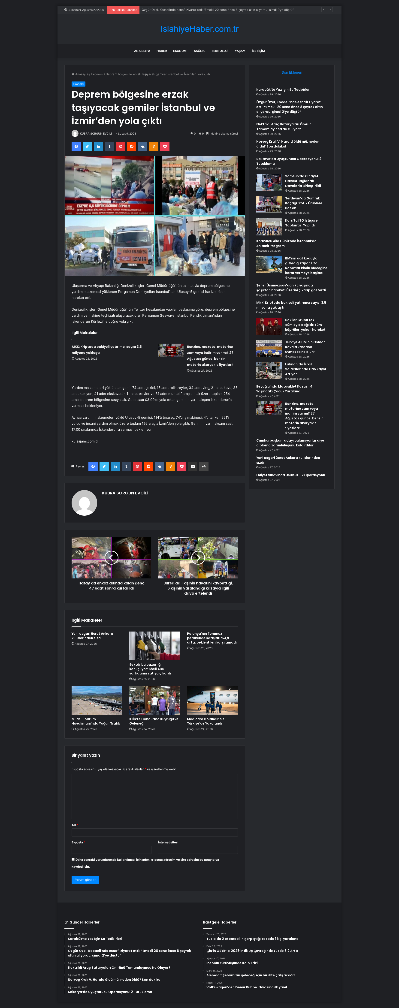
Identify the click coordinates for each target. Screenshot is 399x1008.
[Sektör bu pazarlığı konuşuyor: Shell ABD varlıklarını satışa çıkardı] (154, 646)
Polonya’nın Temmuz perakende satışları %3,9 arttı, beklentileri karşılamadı (212, 638)
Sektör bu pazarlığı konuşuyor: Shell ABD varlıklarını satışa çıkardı (150, 669)
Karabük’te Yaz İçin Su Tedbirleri (283, 89)
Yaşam (240, 51)
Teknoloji (219, 51)
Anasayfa (142, 51)
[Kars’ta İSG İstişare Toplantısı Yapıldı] (269, 226)
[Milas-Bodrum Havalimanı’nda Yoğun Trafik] (97, 700)
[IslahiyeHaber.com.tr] (199, 29)
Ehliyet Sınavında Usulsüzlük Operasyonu (290, 475)
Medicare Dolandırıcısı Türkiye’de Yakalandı (206, 721)
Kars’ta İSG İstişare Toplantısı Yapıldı (301, 223)
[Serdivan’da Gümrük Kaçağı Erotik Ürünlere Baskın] (269, 204)
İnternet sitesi (168, 842)
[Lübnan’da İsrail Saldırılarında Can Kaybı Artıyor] (269, 370)
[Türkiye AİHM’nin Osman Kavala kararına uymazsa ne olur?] (269, 348)
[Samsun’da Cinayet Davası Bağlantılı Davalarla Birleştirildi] (269, 182)
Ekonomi (180, 51)
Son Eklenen (292, 72)
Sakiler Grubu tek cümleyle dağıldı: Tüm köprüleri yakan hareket (305, 325)
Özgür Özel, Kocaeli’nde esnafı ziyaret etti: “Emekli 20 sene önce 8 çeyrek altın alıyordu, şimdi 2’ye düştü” (289, 107)
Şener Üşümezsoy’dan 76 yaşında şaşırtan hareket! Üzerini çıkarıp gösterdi (291, 287)
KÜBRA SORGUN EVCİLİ (96, 133)
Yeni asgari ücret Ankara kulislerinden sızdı (92, 635)
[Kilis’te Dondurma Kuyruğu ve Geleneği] (154, 700)
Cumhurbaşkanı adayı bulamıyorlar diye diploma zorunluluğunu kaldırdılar (290, 443)
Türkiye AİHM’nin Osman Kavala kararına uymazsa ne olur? (305, 347)
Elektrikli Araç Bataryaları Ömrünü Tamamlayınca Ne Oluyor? (285, 126)
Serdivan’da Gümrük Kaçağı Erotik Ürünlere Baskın (303, 203)
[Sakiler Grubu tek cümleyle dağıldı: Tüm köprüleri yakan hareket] (269, 326)
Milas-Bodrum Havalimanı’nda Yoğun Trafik (96, 721)
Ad (75, 825)
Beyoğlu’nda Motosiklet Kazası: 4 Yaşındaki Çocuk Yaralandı (284, 389)
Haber (162, 51)
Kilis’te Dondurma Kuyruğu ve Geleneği (153, 721)
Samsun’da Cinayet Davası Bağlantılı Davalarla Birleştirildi (303, 181)
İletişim (258, 51)
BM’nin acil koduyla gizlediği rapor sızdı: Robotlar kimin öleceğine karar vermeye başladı (306, 265)
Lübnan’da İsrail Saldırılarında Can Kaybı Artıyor (305, 369)
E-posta (78, 842)
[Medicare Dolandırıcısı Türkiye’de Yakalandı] (212, 700)
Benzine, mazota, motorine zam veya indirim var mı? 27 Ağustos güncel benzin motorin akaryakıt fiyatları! (304, 415)
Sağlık (199, 51)
